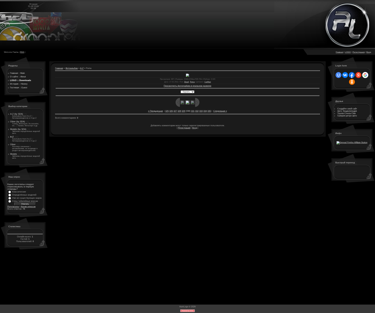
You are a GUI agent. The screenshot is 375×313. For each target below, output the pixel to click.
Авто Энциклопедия (347, 111)
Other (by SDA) (17, 121)
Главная (339, 52)
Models (13, 154)
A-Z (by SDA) (16, 114)
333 (201, 111)
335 (209, 111)
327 (175, 111)
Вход (368, 52)
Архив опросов (28, 206)
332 (197, 111)
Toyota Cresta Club (346, 113)
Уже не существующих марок (27, 198)
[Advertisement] (351, 244)
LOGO (348, 52)
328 (179, 111)
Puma (192, 82)
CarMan (207, 82)
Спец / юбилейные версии (25, 201)
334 (205, 111)
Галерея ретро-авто (347, 115)
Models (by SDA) (18, 129)
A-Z (12, 137)
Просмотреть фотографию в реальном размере (187, 86)
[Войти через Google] (365, 75)
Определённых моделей (24, 195)
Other (13, 144)
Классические (19, 191)
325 (167, 111)
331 (193, 111)
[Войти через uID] (338, 75)
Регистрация (359, 52)
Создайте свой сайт (347, 108)
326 (171, 111)
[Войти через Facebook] (352, 75)
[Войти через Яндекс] (358, 75)
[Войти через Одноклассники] (352, 82)
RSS (22, 52)
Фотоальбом (71, 68)
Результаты (13, 206)
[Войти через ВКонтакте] (345, 75)
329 (183, 111)
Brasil (186, 82)
